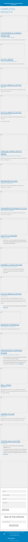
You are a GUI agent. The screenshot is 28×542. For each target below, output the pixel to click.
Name (4, 491)
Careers (12, 5)
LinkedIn (25, 2)
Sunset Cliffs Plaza (11, 265)
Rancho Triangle (10, 324)
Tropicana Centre (10, 441)
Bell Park (6, 385)
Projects (5, 5)
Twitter (22, 2)
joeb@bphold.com (16, 535)
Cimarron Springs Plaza (14, 208)
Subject (5, 499)
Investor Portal (17, 5)
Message (5, 502)
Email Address (6, 495)
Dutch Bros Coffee (11, 85)
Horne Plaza (7, 414)
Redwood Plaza (9, 181)
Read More (5, 307)
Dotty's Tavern (9, 236)
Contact (8, 5)
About (2, 5)
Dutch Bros (7, 59)
